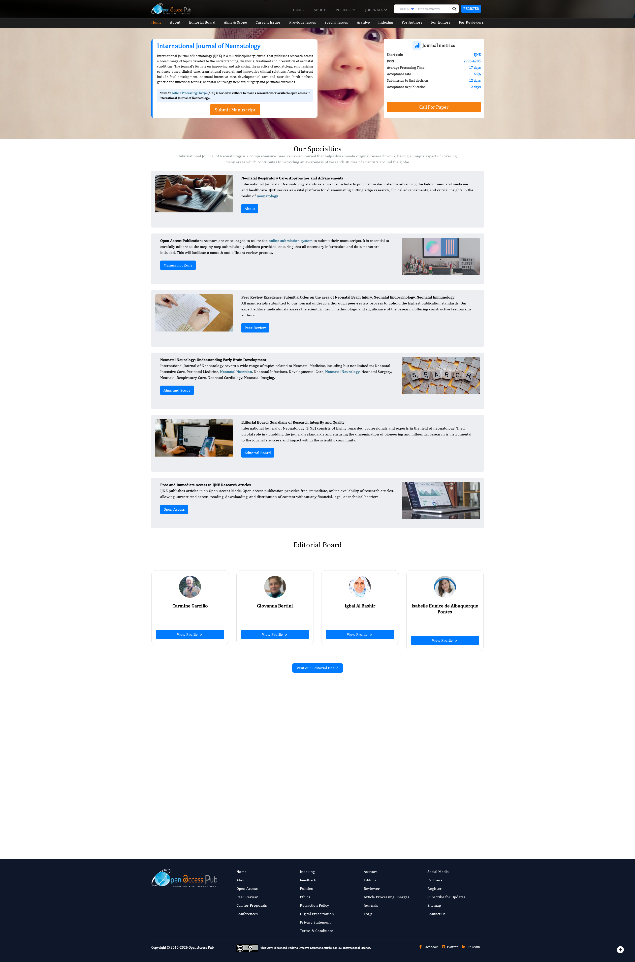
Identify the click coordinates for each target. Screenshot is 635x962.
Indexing (385, 22)
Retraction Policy (314, 905)
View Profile (188, 634)
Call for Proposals (251, 905)
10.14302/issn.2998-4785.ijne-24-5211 (261, 757)
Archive (363, 22)
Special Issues (336, 22)
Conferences (247, 913)
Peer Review (255, 327)
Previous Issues (302, 22)
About (320, 9)
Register (471, 9)
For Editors (440, 22)
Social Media (438, 871)
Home (298, 9)
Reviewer (372, 888)
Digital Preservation (317, 913)
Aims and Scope (176, 390)
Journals (374, 9)
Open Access (174, 509)
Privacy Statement (315, 922)
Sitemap (434, 905)
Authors (371, 871)
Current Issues (268, 22)
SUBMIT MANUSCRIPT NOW (367, 825)
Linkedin (473, 947)
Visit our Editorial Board (318, 667)
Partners (434, 880)
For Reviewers (471, 22)
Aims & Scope (235, 22)
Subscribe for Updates (446, 897)
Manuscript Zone (177, 265)
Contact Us (436, 913)
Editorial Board (202, 22)
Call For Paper (433, 107)
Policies (344, 9)
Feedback (308, 880)
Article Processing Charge (189, 93)
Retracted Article (409, 731)
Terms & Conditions (317, 930)
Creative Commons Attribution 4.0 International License (334, 948)
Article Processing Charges (386, 897)
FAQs (368, 913)
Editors (370, 880)
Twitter (452, 947)
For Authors (412, 22)
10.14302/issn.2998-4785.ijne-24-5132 (431, 751)
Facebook (430, 947)
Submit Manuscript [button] (235, 109)
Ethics (305, 897)
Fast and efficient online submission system (287, 825)
